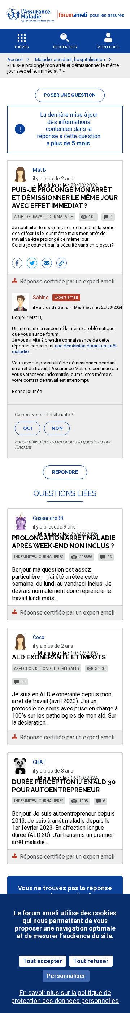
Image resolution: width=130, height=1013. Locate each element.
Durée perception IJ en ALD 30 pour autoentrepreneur (64, 786)
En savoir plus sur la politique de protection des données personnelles (65, 996)
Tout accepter (42, 961)
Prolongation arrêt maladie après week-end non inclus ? (64, 542)
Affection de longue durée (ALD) (46, 669)
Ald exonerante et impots (59, 657)
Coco (38, 637)
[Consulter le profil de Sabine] (20, 308)
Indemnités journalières (38, 557)
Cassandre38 (48, 518)
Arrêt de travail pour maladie (43, 217)
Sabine (41, 297)
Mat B (39, 170)
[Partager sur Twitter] (32, 264)
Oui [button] (31, 428)
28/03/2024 (98, 307)
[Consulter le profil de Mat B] (20, 180)
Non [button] (61, 430)
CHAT (39, 762)
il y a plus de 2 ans (50, 307)
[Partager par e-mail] (47, 264)
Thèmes (21, 47)
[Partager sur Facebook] (17, 264)
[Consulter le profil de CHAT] (20, 772)
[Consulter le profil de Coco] (20, 647)
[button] (65, 26)
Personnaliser (66, 976)
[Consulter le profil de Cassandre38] (20, 528)
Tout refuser (91, 961)
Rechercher (65, 47)
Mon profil (108, 47)
